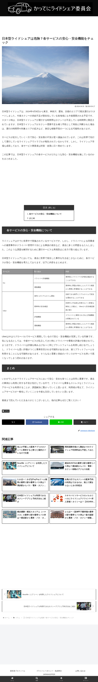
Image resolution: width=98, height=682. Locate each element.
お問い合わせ (80, 671)
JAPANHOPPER (49, 674)
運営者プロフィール (17, 671)
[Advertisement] (49, 27)
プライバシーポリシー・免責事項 (49, 671)
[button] (85, 422)
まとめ (32, 218)
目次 (45, 207)
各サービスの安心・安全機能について (45, 214)
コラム (7, 411)
